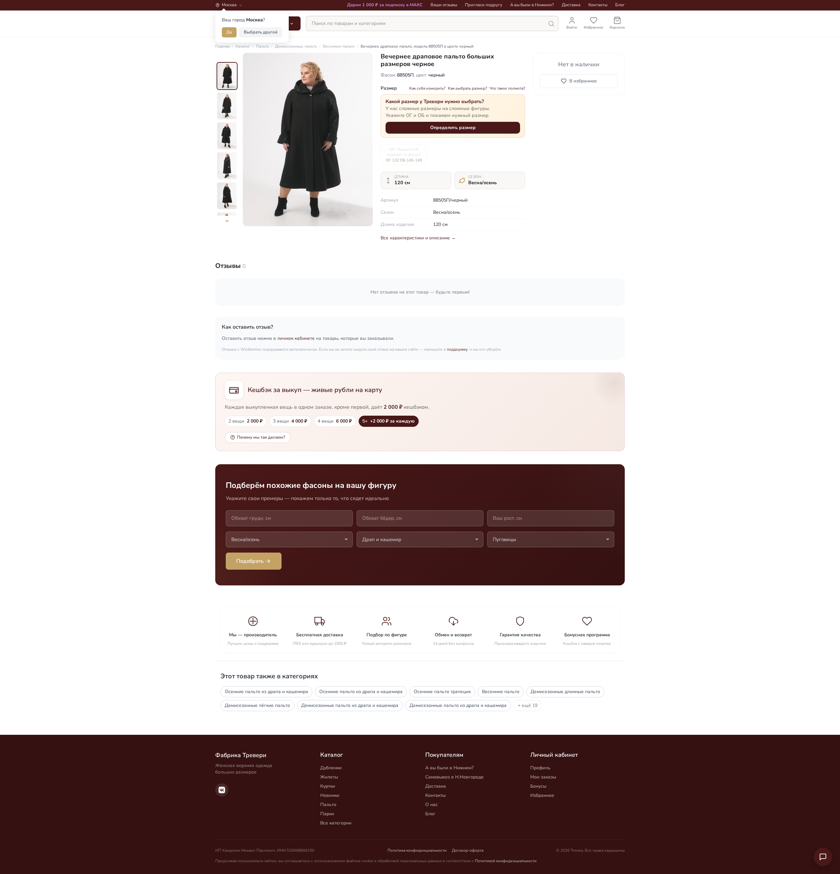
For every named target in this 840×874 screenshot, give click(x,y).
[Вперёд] (362, 139)
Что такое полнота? (507, 88)
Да (229, 32)
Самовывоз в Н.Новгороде (454, 777)
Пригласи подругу (483, 5)
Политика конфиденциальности (417, 850)
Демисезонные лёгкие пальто (257, 705)
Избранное (542, 795)
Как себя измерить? (427, 88)
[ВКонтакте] (221, 790)
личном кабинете (296, 338)
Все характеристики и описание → (418, 238)
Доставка (571, 5)
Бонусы (538, 786)
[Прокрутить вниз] (227, 221)
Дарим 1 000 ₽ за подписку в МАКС (385, 5)
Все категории (335, 823)
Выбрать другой (261, 32)
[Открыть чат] (823, 857)
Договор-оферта (467, 850)
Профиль (540, 768)
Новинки (329, 795)
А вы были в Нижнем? (532, 5)
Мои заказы (543, 777)
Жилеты (329, 777)
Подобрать (250, 561)
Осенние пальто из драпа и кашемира (266, 691)
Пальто (328, 804)
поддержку (457, 349)
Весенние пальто (500, 691)
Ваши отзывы (443, 5)
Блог (620, 5)
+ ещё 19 (527, 705)
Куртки (327, 786)
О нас (431, 804)
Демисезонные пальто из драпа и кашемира (349, 705)
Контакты (597, 5)
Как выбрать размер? (467, 88)
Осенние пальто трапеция (442, 691)
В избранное (583, 81)
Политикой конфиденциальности (505, 860)
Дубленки (331, 768)
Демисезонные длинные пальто (565, 691)
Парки (327, 814)
